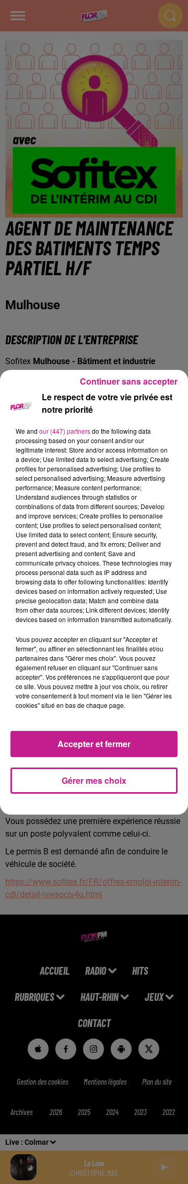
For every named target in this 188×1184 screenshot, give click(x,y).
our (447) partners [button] (64, 430)
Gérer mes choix (94, 780)
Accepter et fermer (94, 744)
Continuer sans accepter (129, 381)
